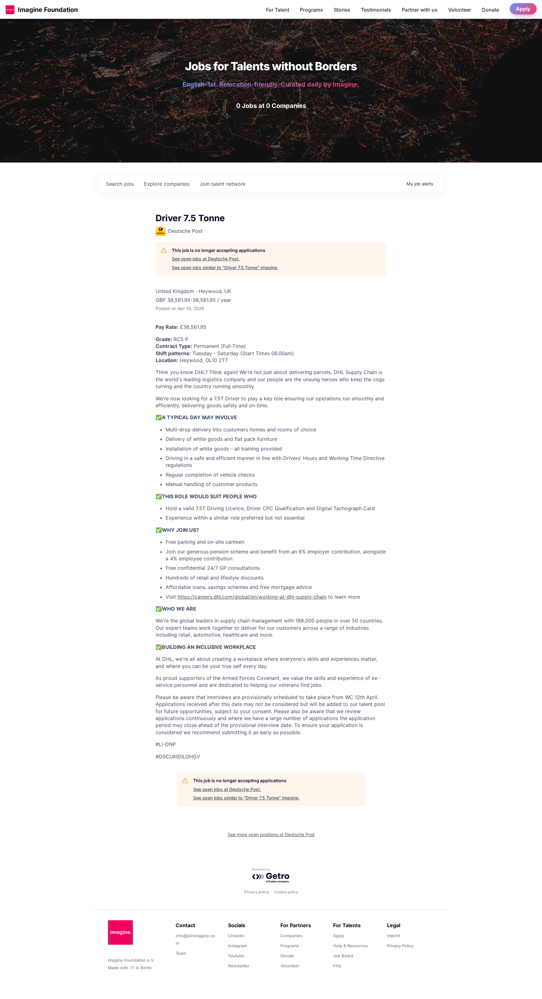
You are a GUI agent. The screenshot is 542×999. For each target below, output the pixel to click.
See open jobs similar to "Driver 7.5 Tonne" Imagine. (225, 267)
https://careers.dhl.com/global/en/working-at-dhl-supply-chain (252, 597)
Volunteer (459, 10)
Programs (311, 10)
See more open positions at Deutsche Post (271, 834)
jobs (120, 184)
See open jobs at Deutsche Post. (206, 258)
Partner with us (420, 10)
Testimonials (376, 10)
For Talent (277, 10)
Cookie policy (286, 891)
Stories (342, 10)
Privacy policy (256, 891)
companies (166, 184)
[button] (10, 10)
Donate (490, 10)
